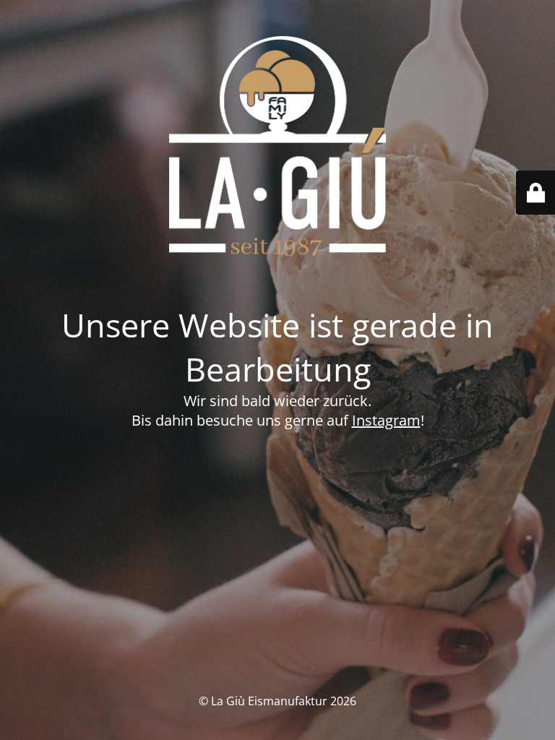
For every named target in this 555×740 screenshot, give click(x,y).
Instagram (386, 420)
